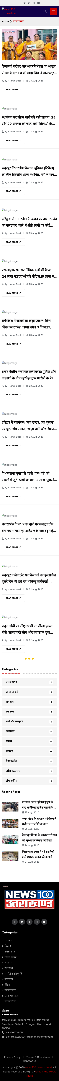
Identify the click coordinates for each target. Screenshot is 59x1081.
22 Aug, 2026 (35, 487)
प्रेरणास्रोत (11, 761)
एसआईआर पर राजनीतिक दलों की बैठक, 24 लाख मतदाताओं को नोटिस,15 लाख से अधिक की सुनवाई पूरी (28, 274)
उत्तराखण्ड (11, 682)
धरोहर (9, 751)
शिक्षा (9, 741)
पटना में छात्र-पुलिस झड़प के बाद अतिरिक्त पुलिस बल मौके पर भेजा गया (39, 807)
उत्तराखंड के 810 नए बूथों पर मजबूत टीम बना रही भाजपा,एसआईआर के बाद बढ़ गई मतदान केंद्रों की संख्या (27, 528)
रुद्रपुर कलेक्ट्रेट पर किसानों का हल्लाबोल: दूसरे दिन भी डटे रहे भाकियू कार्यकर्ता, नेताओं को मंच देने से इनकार (29, 579)
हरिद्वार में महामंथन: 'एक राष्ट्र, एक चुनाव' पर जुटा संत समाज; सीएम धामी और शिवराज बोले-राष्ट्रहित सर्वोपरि (29, 426)
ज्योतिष (10, 731)
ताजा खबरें (12, 692)
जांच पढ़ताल (13, 771)
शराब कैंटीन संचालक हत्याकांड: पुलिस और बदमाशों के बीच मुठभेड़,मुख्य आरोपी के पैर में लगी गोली (29, 376)
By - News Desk (13, 80)
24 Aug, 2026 (32, 845)
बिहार (8, 946)
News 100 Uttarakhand (38, 1067)
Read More (12, 89)
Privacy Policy (12, 1057)
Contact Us (29, 1061)
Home (5, 21)
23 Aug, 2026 (35, 80)
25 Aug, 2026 (32, 812)
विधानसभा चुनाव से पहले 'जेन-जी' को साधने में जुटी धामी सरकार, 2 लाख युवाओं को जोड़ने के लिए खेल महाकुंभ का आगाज (28, 477)
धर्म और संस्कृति (14, 721)
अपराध (10, 701)
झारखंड (9, 940)
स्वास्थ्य (10, 711)
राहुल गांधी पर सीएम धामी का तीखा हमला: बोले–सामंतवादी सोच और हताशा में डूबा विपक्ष (27, 630)
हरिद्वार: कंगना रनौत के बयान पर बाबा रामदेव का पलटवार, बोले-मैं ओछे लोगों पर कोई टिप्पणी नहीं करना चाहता (29, 223)
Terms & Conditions (38, 1057)
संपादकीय (11, 781)
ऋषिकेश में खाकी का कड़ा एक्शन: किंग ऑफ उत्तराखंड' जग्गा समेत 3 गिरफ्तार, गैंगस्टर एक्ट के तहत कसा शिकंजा (26, 325)
